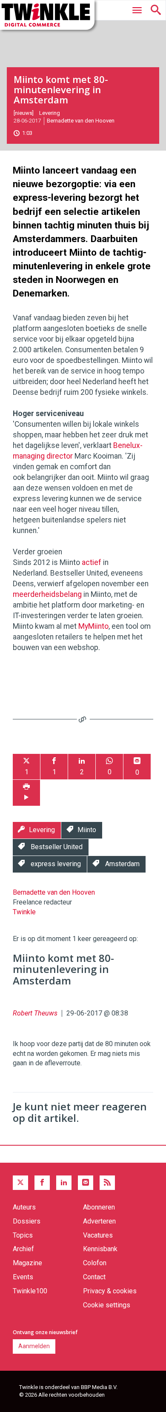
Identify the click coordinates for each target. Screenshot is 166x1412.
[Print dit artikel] (26, 793)
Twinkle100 (30, 1291)
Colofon (94, 1263)
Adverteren (99, 1221)
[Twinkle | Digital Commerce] (47, 15)
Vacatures (98, 1235)
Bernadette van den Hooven (80, 120)
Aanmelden (34, 1346)
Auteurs (24, 1207)
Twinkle (24, 912)
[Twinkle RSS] (107, 1182)
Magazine (27, 1263)
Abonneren (99, 1207)
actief (91, 562)
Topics (23, 1235)
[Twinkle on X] (20, 1182)
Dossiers (26, 1221)
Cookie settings (106, 1305)
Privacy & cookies (110, 1291)
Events (23, 1277)
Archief (23, 1249)
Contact (94, 1277)
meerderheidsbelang (47, 594)
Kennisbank (100, 1249)
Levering (49, 113)
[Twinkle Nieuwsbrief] (85, 1182)
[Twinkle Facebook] (42, 1182)
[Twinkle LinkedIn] (64, 1182)
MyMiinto (93, 626)
